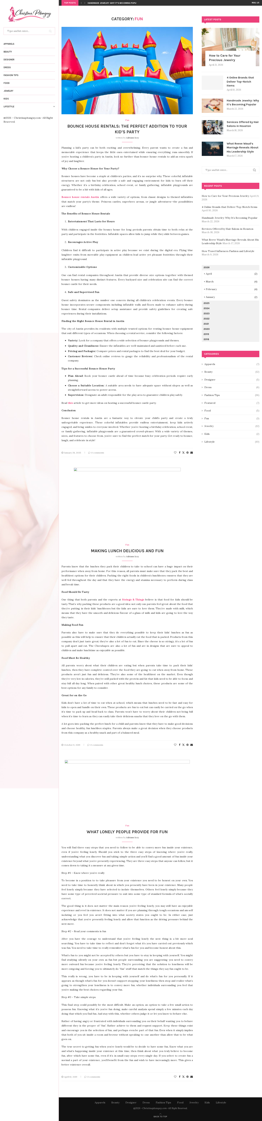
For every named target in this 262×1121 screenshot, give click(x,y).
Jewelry (8, 91)
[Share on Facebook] (179, 452)
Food (7, 83)
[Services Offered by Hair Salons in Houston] (212, 127)
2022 (206, 318)
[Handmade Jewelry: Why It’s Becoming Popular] (212, 106)
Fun (231, 418)
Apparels (9, 44)
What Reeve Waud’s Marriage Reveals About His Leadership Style (242, 147)
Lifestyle (9, 106)
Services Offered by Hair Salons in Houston (112, 3)
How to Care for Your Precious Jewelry (224, 58)
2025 (206, 303)
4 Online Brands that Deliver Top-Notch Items (240, 81)
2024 (206, 308)
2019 (206, 334)
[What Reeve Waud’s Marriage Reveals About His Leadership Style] (212, 149)
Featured (231, 403)
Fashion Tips (11, 75)
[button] (81, 3)
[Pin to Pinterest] (187, 452)
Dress (7, 67)
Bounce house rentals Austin (80, 197)
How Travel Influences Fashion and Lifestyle (228, 251)
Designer (9, 59)
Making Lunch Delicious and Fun (127, 550)
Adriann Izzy (132, 137)
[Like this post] (175, 452)
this (70, 403)
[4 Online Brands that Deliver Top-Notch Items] (212, 83)
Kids (6, 98)
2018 (206, 339)
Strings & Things (133, 599)
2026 (207, 267)
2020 (207, 328)
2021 (206, 323)
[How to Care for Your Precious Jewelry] (230, 47)
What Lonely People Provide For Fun (127, 831)
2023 (207, 313)
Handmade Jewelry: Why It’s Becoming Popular (243, 102)
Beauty (8, 51)
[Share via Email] (191, 452)
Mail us (255, 3)
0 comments (97, 452)
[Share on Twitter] (183, 452)
